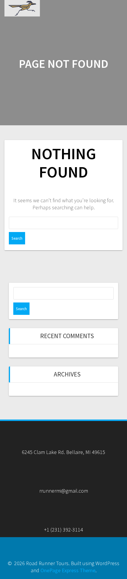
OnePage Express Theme (67, 570)
